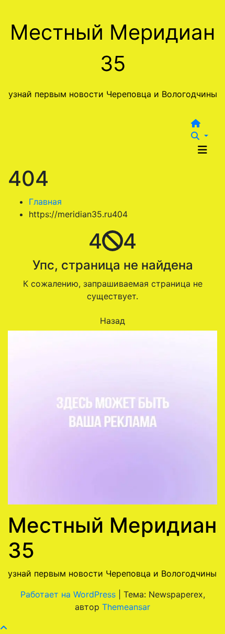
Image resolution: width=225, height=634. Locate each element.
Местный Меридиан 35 (112, 537)
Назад (112, 320)
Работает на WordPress (69, 594)
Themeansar (126, 607)
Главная (45, 201)
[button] (199, 136)
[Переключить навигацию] (202, 150)
